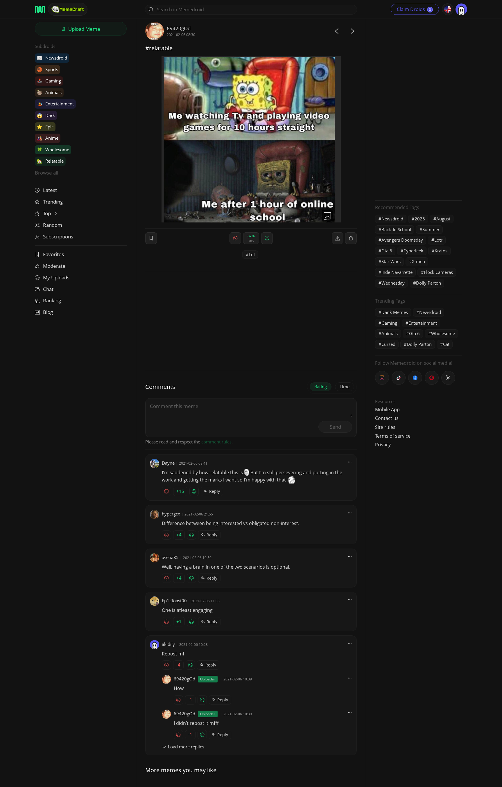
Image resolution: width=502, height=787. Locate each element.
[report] (337, 238)
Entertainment (55, 104)
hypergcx (171, 514)
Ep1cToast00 (174, 600)
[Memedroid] (40, 9)
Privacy (383, 444)
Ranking (52, 300)
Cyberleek (413, 251)
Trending (53, 201)
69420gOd (179, 28)
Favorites (53, 254)
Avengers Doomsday (402, 240)
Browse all (46, 172)
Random (52, 225)
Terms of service (392, 436)
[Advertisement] (418, 109)
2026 (420, 219)
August (443, 219)
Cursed (388, 344)
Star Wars (391, 261)
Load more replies (186, 747)
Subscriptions (58, 236)
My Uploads (56, 277)
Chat (48, 289)
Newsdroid (52, 58)
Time (344, 386)
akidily (168, 644)
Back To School (396, 229)
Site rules (385, 427)
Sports (47, 69)
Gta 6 (386, 251)
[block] (351, 238)
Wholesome (53, 149)
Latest (50, 190)
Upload (83, 29)
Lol (252, 254)
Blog (48, 312)
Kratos (441, 251)
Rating (320, 386)
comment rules (216, 442)
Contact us (387, 418)
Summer (431, 229)
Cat (446, 344)
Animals (49, 92)
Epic (45, 127)
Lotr (438, 240)
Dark (46, 115)
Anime (47, 138)
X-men (418, 261)
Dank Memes (394, 312)
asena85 (170, 557)
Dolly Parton (428, 283)
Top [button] (47, 213)
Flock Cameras (438, 272)
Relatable (50, 161)
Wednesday (393, 283)
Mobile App (387, 409)
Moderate (54, 266)
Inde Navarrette (397, 272)
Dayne (168, 463)
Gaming (49, 81)
